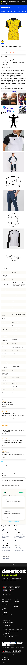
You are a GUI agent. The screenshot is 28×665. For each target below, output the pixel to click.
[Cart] (24, 7)
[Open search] (19, 7)
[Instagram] (3, 594)
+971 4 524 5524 (9, 636)
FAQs (4, 662)
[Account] (21, 7)
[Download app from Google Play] (6, 651)
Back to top (13, 564)
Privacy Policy (6, 657)
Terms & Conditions (8, 655)
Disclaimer (5, 660)
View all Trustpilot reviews (13, 521)
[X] (6, 594)
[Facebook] (9, 594)
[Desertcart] (5, 7)
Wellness (3, 11)
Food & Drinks (17, 11)
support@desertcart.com (11, 631)
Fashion (24, 11)
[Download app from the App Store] (16, 651)
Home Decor (9, 11)
